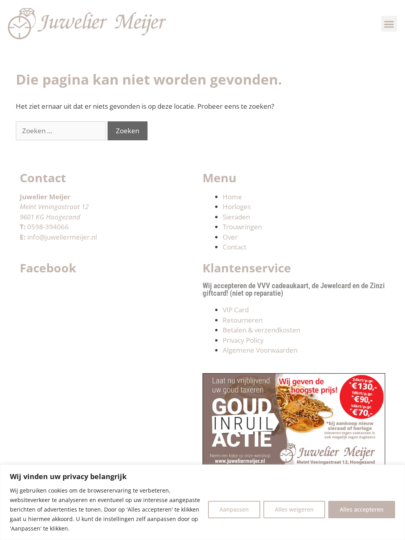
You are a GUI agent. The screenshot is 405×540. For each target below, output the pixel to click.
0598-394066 (48, 226)
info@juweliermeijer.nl (62, 237)
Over (230, 237)
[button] (389, 24)
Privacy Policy (243, 340)
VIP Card (236, 309)
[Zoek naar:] (62, 130)
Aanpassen (234, 509)
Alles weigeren (294, 509)
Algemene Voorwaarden (260, 350)
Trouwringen (242, 226)
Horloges (237, 206)
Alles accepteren (362, 509)
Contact (234, 246)
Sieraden (236, 216)
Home (232, 196)
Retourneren (243, 320)
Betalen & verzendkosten (261, 329)
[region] (202, 502)
